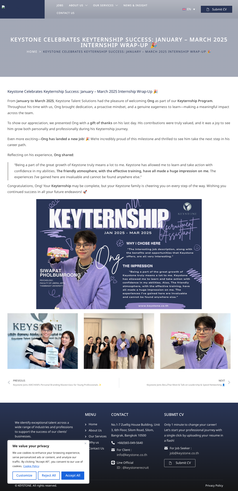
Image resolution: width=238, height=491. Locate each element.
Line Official (125, 463)
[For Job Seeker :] (166, 448)
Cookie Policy (31, 466)
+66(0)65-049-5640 (130, 443)
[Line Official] (113, 462)
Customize (24, 475)
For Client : (124, 450)
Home (32, 52)
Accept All (72, 475)
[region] (48, 462)
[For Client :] (113, 450)
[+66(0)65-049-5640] (113, 443)
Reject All (49, 475)
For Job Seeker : (181, 448)
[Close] (85, 443)
